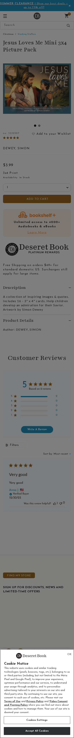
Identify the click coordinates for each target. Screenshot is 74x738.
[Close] (69, 654)
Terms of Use (12, 701)
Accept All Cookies (37, 731)
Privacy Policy (34, 701)
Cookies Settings (36, 720)
